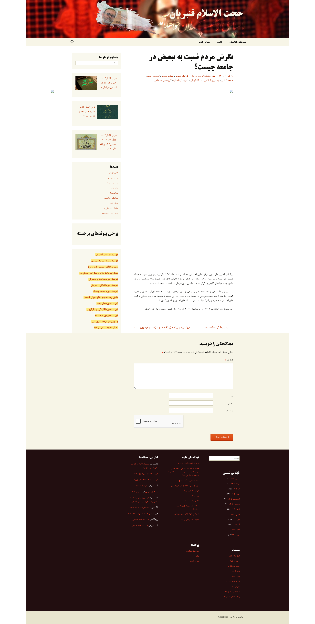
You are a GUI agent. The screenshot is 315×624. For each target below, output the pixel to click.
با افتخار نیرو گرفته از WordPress (230, 617)
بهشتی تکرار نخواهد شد (219, 327)
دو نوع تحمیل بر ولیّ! (191, 491)
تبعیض (156, 76)
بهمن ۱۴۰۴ (235, 514)
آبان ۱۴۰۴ (236, 530)
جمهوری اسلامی (211, 80)
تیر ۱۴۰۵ (236, 489)
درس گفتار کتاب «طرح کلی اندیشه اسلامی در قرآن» (108, 83)
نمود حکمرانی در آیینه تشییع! (188, 480)
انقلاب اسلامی (167, 76)
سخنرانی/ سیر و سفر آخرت (139, 507)
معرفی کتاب (204, 42)
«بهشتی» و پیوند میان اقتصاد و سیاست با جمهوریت (162, 327)
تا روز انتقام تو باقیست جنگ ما (188, 463)
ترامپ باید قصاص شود (191, 501)
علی (156, 473)
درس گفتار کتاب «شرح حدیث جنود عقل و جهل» (86, 111)
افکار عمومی (180, 76)
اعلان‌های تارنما (112, 173)
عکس (219, 42)
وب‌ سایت (228, 410)
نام (232, 395)
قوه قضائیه (177, 80)
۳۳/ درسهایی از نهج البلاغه (143, 474)
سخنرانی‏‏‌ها (114, 188)
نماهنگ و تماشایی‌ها (111, 208)
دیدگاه (229, 359)
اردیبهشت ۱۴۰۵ (234, 499)
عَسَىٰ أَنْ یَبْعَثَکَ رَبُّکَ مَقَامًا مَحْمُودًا (186, 514)
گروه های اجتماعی (162, 80)
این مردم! (195, 496)
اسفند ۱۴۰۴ (235, 509)
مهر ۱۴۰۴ (236, 535)
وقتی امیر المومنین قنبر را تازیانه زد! (139, 513)
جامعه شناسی (227, 80)
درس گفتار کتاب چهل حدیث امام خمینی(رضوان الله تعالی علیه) (108, 142)
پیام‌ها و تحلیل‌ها (112, 183)
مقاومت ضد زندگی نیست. (190, 520)
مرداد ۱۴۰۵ (235, 484)
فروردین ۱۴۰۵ (234, 504)
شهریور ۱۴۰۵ (235, 479)
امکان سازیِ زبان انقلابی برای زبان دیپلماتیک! (187, 508)
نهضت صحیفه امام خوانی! (141, 520)
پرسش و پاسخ (113, 178)
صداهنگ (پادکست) (111, 198)
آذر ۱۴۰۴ (236, 525)
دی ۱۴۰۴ (236, 520)
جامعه (149, 76)
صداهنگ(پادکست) (237, 42)
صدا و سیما (114, 193)
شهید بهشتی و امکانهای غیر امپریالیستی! (185, 486)
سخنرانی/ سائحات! (142, 486)
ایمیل (230, 403)
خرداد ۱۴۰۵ (235, 494)
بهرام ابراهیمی (151, 491)
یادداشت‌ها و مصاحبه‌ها (202, 76)
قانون (186, 80)
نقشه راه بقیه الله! (137, 492)
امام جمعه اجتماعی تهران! (143, 480)
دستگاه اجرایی (196, 80)
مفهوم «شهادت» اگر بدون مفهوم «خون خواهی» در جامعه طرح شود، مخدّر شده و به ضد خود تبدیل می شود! (183, 472)
